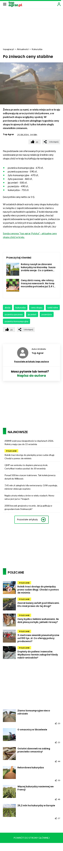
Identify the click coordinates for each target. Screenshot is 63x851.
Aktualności (23, 49)
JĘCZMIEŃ (32, 314)
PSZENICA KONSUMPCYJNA (16, 321)
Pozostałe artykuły (27, 519)
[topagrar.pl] (15, 4)
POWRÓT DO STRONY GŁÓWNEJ (32, 837)
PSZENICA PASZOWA (14, 314)
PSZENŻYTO (47, 314)
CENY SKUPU (36, 307)
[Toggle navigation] (4, 4)
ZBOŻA (7, 307)
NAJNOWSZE (18, 432)
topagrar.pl (8, 49)
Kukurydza (37, 49)
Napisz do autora (31, 375)
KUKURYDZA (21, 307)
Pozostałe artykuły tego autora (31, 361)
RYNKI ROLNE (52, 307)
